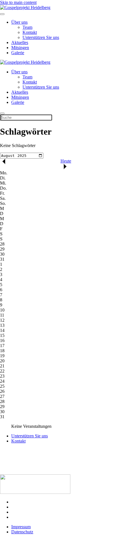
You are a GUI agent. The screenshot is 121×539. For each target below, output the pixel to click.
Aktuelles (19, 42)
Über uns (19, 22)
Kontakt (30, 32)
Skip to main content (18, 2)
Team (27, 27)
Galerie (17, 52)
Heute (65, 161)
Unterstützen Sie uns (41, 37)
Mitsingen (20, 47)
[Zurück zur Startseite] (25, 7)
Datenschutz (22, 531)
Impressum (21, 526)
